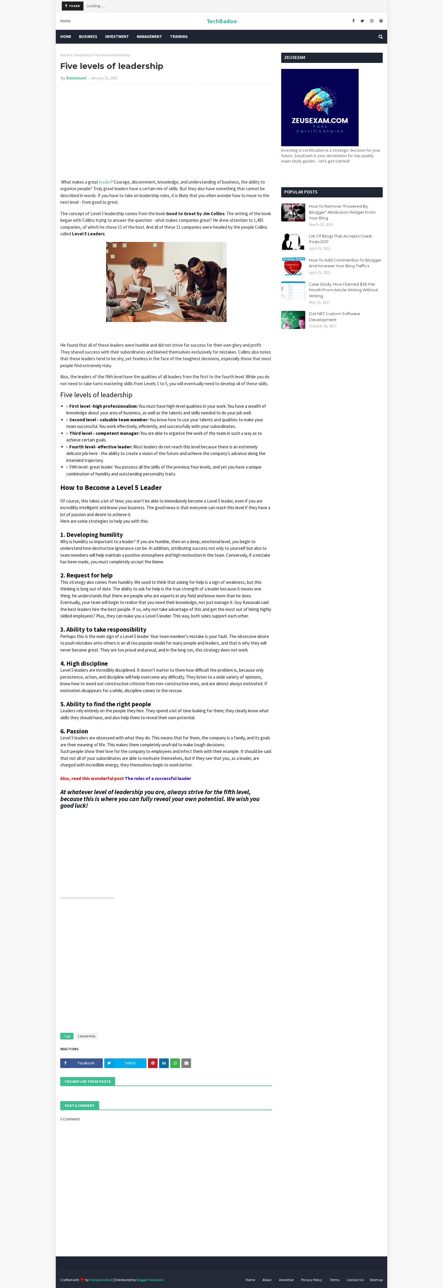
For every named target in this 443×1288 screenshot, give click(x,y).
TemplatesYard (101, 1279)
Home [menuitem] (65, 36)
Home (65, 20)
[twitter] (362, 21)
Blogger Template (150, 1279)
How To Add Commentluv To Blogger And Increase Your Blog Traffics (345, 263)
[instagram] (372, 21)
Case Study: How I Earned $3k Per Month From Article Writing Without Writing (343, 290)
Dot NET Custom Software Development (334, 316)
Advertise (286, 1279)
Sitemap (376, 1279)
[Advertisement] (166, 132)
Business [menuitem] (88, 36)
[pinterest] (380, 21)
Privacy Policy (311, 1279)
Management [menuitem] (149, 36)
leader (105, 182)
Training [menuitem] (179, 36)
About (267, 1279)
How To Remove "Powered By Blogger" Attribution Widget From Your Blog (342, 212)
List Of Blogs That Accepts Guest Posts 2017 (340, 239)
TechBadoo (221, 21)
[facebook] (353, 21)
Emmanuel (76, 78)
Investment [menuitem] (117, 36)
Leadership (81, 55)
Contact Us (355, 1279)
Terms (334, 1279)
